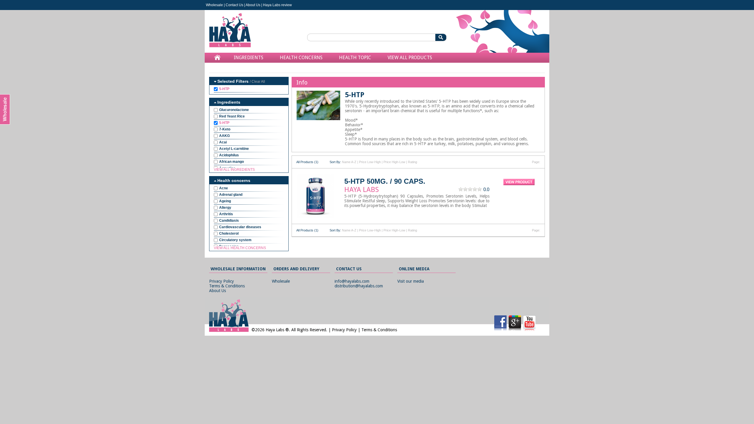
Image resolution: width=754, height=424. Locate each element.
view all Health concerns (240, 248)
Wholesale (214, 5)
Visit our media (410, 281)
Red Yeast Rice (232, 116)
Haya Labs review (277, 5)
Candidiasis (229, 220)
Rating (412, 162)
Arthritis (226, 214)
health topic (355, 57)
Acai (223, 142)
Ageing (225, 201)
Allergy (225, 208)
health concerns (301, 57)
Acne (223, 188)
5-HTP (224, 89)
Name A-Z (349, 162)
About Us (253, 5)
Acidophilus (229, 155)
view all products (410, 57)
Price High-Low (394, 162)
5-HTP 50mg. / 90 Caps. (384, 181)
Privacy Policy (221, 281)
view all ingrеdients (234, 170)
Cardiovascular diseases (240, 227)
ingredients (248, 57)
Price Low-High (370, 162)
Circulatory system (235, 240)
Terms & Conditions (227, 286)
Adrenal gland (230, 195)
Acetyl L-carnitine (234, 149)
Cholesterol (229, 233)
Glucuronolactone (234, 110)
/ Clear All (257, 82)
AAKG (224, 136)
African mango (231, 162)
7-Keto (224, 129)
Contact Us (234, 5)
